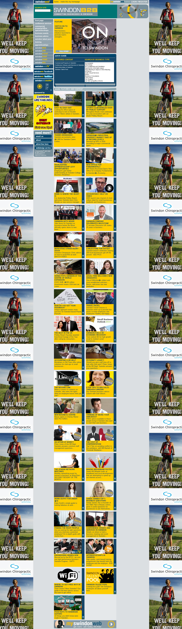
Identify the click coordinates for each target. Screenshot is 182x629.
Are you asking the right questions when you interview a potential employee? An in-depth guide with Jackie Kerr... (67, 532)
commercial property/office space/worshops (41, 28)
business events (41, 33)
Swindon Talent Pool (61, 69)
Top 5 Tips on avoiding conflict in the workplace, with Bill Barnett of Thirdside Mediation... (99, 446)
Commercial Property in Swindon (65, 63)
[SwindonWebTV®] (42, 67)
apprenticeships (41, 45)
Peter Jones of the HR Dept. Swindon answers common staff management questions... (66, 445)
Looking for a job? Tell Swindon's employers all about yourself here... (99, 588)
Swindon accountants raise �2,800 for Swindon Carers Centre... (65, 138)
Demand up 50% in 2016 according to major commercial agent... (99, 140)
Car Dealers (89, 79)
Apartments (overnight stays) (94, 68)
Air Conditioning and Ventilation (95, 66)
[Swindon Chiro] (16, 314)
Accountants (89, 63)
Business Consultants (92, 76)
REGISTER (142, 2)
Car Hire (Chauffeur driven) (94, 81)
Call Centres (89, 77)
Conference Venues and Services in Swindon (69, 65)
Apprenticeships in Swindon (64, 67)
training (38, 42)
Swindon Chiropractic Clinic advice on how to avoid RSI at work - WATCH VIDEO (67, 253)
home (56, 2)
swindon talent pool (43, 39)
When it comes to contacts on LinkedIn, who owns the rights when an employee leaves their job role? (67, 392)
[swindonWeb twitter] (43, 78)
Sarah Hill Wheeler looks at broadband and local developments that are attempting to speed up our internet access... (99, 473)
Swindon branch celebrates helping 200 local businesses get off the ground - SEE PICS (99, 252)
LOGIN (134, 2)
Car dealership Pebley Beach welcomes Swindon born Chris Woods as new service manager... (67, 198)
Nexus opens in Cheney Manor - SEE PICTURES (66, 417)
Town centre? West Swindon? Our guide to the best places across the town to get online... (67, 589)
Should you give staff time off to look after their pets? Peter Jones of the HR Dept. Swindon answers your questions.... (99, 364)
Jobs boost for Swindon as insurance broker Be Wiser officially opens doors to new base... (65, 225)
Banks (87, 74)
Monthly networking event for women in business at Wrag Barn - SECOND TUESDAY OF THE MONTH (67, 474)
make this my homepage (70, 2)
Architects (88, 71)
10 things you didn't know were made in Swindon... (66, 615)
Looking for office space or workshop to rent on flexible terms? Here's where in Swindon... (67, 111)
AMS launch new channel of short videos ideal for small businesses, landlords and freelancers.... (99, 198)
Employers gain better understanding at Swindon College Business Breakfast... (67, 170)
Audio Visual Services (92, 73)
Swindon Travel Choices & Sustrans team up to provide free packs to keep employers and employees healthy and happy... (99, 310)
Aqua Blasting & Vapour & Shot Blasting (97, 69)
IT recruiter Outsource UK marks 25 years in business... (99, 224)
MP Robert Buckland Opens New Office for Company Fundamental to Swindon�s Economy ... (99, 169)
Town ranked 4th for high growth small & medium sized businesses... (98, 337)
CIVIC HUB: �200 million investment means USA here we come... (67, 281)
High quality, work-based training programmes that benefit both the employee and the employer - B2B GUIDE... (99, 560)
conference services (43, 23)
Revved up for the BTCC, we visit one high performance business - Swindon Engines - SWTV (67, 558)
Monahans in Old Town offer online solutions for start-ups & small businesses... (67, 363)
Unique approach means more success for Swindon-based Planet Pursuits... (67, 310)
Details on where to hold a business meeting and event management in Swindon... (98, 532)
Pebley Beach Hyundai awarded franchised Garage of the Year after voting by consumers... (66, 336)
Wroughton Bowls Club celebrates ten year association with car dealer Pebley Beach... (99, 112)
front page (39, 20)
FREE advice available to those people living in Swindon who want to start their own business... (99, 419)
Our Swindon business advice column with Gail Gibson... (97, 391)
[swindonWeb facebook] (43, 73)
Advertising (88, 65)
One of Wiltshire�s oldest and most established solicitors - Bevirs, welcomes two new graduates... (99, 281)
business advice (41, 36)
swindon (40, 48)
